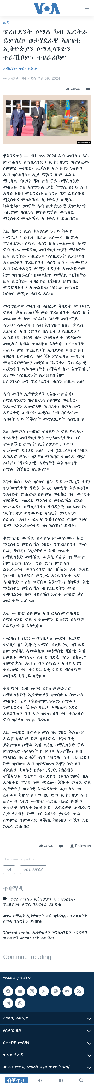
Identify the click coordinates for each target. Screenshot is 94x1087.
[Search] (81, 1080)
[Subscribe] (67, 991)
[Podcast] (56, 991)
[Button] (73, 89)
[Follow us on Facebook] (8, 991)
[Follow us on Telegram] (8, 1003)
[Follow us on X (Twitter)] (44, 991)
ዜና (6, 22)
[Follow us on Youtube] (20, 991)
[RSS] (79, 991)
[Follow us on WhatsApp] (20, 1003)
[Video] (61, 1080)
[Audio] (40, 1080)
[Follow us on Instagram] (32, 991)
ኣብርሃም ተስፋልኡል (20, 68)
